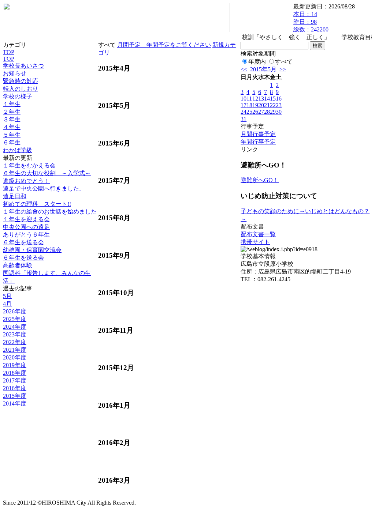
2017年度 (14, 380)
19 (255, 105)
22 (273, 105)
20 (261, 105)
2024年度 (14, 327)
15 (273, 98)
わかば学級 (17, 150)
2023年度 (14, 334)
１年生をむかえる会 (29, 165)
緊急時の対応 (20, 81)
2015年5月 (263, 69)
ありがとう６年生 (26, 234)
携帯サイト (255, 242)
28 (267, 112)
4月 (7, 304)
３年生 (12, 119)
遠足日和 (14, 196)
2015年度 (14, 396)
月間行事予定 (258, 134)
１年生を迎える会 (26, 219)
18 (249, 105)
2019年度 (14, 365)
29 (273, 112)
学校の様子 (17, 96)
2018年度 (14, 373)
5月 (7, 296)
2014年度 (14, 403)
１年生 (12, 104)
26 (255, 112)
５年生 (12, 135)
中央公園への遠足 (26, 227)
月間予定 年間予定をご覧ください (164, 45)
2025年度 (14, 319)
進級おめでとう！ (26, 181)
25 (249, 112)
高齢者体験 (17, 265)
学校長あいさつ (23, 66)
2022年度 (14, 342)
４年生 (12, 127)
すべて (284, 62)
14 (267, 98)
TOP (8, 52)
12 (255, 98)
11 (249, 98)
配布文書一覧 (258, 234)
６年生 (12, 142)
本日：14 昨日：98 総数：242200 (310, 22)
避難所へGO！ (260, 180)
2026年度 (14, 311)
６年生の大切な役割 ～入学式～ (47, 173)
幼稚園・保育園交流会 (32, 250)
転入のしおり (20, 89)
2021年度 (14, 350)
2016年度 (14, 388)
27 (261, 112)
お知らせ (14, 73)
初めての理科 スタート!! (37, 204)
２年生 (12, 112)
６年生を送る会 (23, 242)
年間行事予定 (258, 142)
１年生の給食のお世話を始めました (50, 211)
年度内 (257, 62)
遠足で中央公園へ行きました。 (44, 188)
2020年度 (14, 357)
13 (261, 98)
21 (267, 105)
